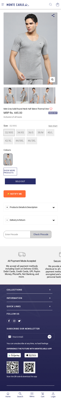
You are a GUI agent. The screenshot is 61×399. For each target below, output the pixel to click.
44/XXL (20, 140)
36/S (30, 132)
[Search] (52, 4)
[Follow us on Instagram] (14, 321)
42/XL (8, 140)
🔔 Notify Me (14, 194)
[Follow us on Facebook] (9, 321)
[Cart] (58, 4)
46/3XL (32, 140)
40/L (50, 132)
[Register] (49, 336)
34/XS (20, 132)
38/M (40, 132)
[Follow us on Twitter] (19, 321)
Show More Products (9, 171)
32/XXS (9, 132)
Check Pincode (40, 234)
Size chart (52, 126)
